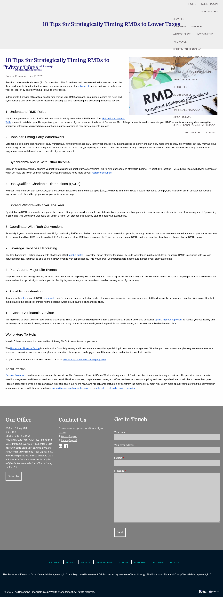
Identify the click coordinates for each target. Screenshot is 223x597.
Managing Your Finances (189, 56)
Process (70, 562)
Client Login (209, 3)
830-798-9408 (69, 440)
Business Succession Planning (193, 71)
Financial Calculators (188, 109)
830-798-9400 (69, 436)
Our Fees (196, 26)
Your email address (135, 444)
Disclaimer (158, 562)
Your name (131, 432)
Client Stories (182, 94)
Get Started (193, 132)
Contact (212, 132)
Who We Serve (182, 34)
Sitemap (174, 562)
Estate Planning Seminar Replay (194, 124)
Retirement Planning (187, 49)
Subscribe (13, 476)
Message (130, 470)
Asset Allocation (184, 64)
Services (178, 18)
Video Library (182, 117)
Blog (200, 94)
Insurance (180, 41)
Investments (205, 34)
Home (192, 3)
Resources (180, 86)
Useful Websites (183, 102)
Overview (179, 26)
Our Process (209, 11)
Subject (129, 457)
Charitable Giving (185, 79)
